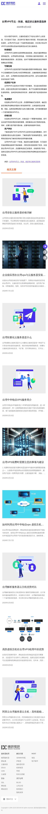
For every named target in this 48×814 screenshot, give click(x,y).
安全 (2, 778)
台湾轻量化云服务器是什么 (17, 337)
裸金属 (3, 761)
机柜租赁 (19, 768)
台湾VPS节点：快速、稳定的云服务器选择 (24, 162)
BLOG (18, 782)
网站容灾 (4, 789)
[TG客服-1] (45, 246)
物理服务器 (5, 758)
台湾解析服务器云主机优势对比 (19, 587)
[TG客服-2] (45, 252)
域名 (33, 758)
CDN (3, 771)
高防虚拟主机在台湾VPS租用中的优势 (23, 649)
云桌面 (3, 774)
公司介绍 (19, 786)
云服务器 (4, 764)
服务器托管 (20, 764)
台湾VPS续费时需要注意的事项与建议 (23, 462)
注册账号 (39, 3)
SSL (2, 782)
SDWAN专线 (21, 758)
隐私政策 (19, 792)
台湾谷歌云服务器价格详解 (17, 212)
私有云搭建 (20, 774)
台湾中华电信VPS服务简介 (17, 399)
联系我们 (19, 789)
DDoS (3, 768)
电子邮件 (35, 761)
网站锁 (3, 786)
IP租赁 (18, 761)
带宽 (18, 771)
